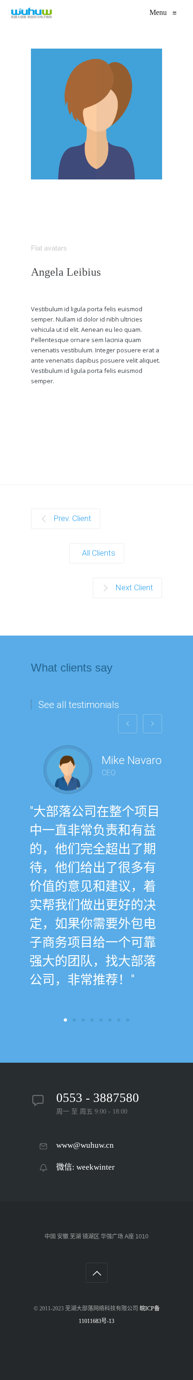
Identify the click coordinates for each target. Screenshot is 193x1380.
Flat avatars (49, 248)
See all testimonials (78, 704)
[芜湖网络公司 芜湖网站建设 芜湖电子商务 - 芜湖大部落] (31, 13)
